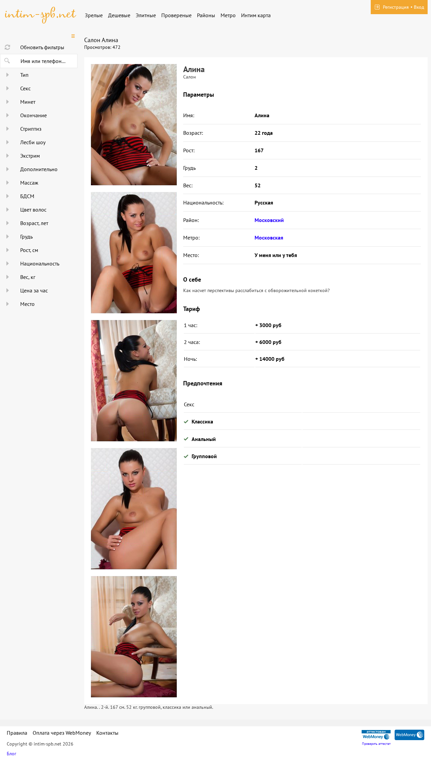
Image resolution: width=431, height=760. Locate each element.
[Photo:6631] (133, 252)
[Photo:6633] (133, 508)
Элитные (146, 15)
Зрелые (94, 15)
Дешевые (119, 15)
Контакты (107, 732)
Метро (228, 15)
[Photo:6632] (133, 380)
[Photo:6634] (133, 636)
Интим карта (256, 15)
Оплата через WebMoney (62, 732)
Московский (269, 220)
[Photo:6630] (133, 124)
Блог (11, 754)
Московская (269, 237)
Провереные (176, 15)
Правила (17, 732)
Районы (206, 15)
